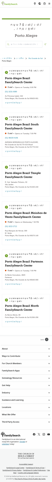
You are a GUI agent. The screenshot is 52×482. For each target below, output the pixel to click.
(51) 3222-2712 (11, 226)
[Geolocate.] (45, 44)
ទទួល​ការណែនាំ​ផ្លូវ (13, 103)
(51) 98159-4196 (11, 138)
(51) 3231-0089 (11, 92)
